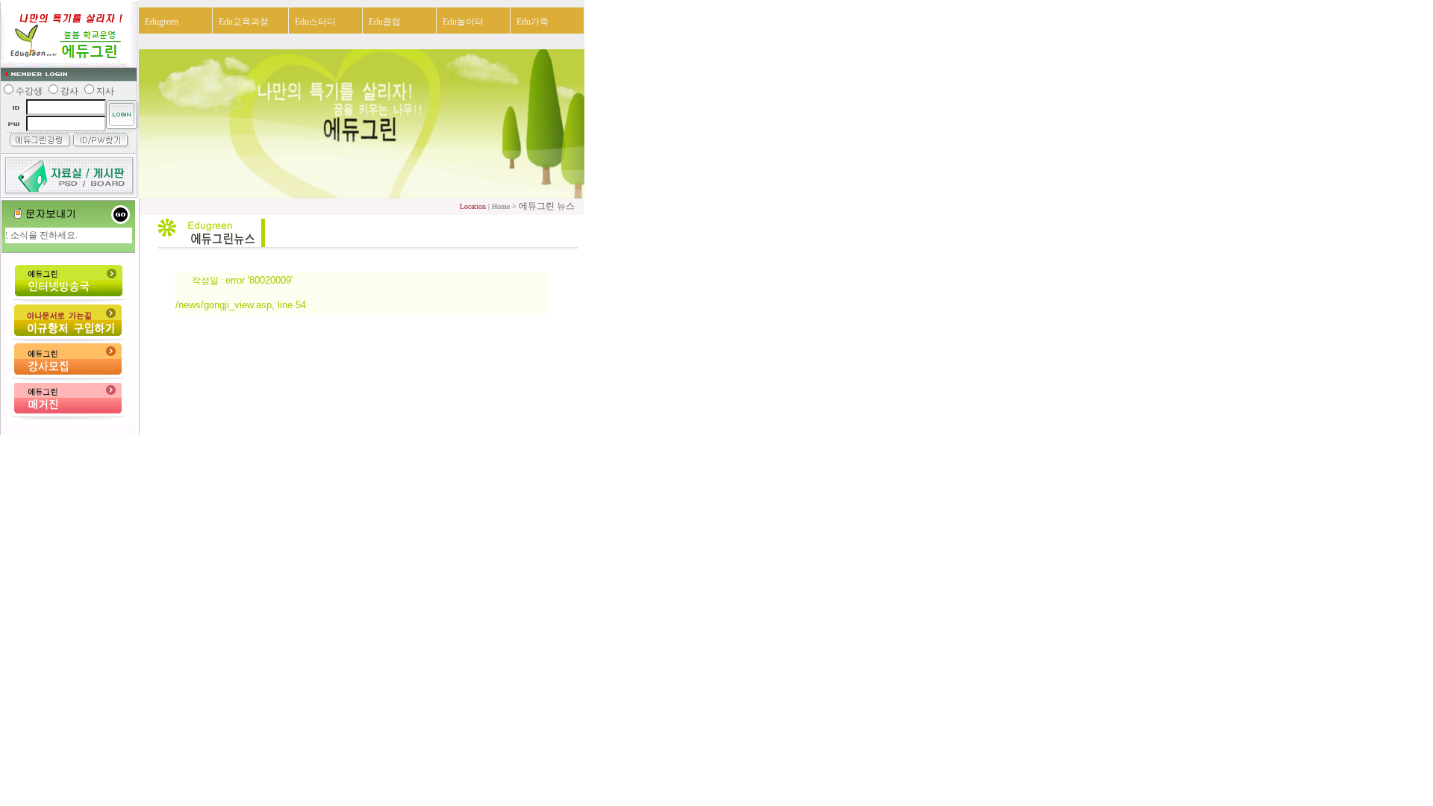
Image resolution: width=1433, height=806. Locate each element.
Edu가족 (532, 21)
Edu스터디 (315, 21)
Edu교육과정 (244, 21)
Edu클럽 (385, 21)
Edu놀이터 (463, 21)
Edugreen (161, 21)
